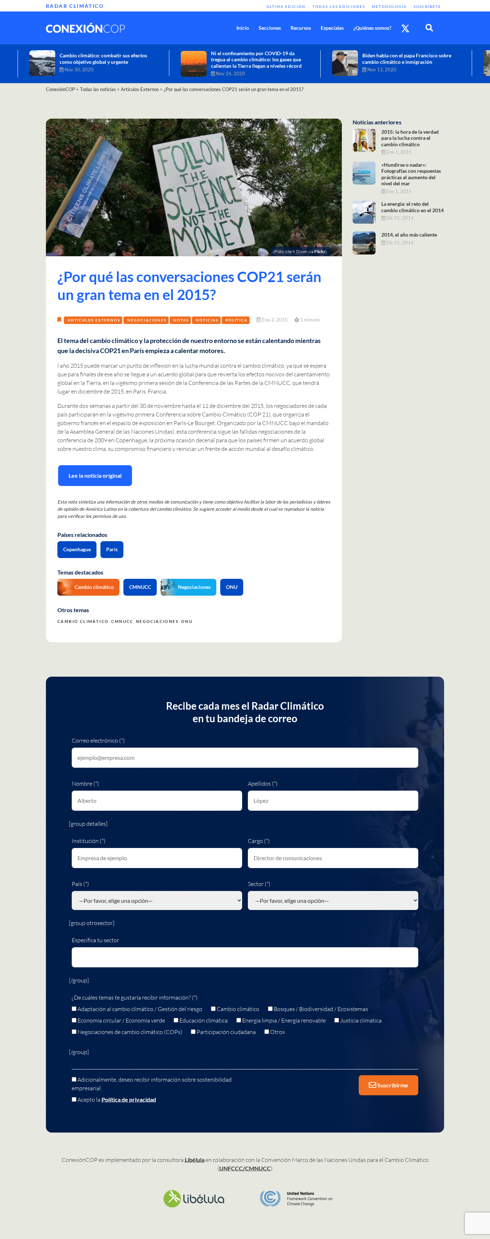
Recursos (301, 28)
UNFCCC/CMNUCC (245, 1168)
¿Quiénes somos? (372, 28)
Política (237, 320)
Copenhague (77, 549)
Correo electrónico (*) (98, 740)
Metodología (389, 6)
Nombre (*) (85, 783)
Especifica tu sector (95, 940)
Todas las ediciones (338, 6)
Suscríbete (427, 6)
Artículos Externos (94, 320)
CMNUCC (140, 587)
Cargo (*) (259, 840)
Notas (181, 320)
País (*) (80, 883)
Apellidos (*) (263, 783)
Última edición (286, 6)
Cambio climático (94, 587)
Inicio (242, 28)
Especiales (332, 28)
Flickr (319, 251)
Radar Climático (75, 6)
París (112, 549)
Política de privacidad (129, 1099)
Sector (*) (259, 883)
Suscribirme (392, 1085)
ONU (231, 587)
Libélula (194, 1159)
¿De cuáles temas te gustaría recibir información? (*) (135, 997)
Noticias (207, 320)
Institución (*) (88, 840)
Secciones (270, 28)
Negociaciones (146, 320)
